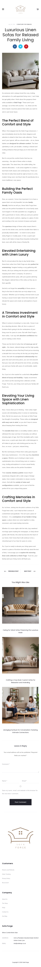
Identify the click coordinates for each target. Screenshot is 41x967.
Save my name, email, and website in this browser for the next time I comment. (20, 792)
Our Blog (4, 916)
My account (5, 882)
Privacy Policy (6, 878)
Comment (6, 764)
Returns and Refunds (8, 870)
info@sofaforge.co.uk (20, 943)
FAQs (3, 907)
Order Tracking (6, 874)
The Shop (5, 903)
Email (24, 781)
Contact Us (5, 912)
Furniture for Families (24, 24)
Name (4, 781)
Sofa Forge (18, 102)
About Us (4, 899)
